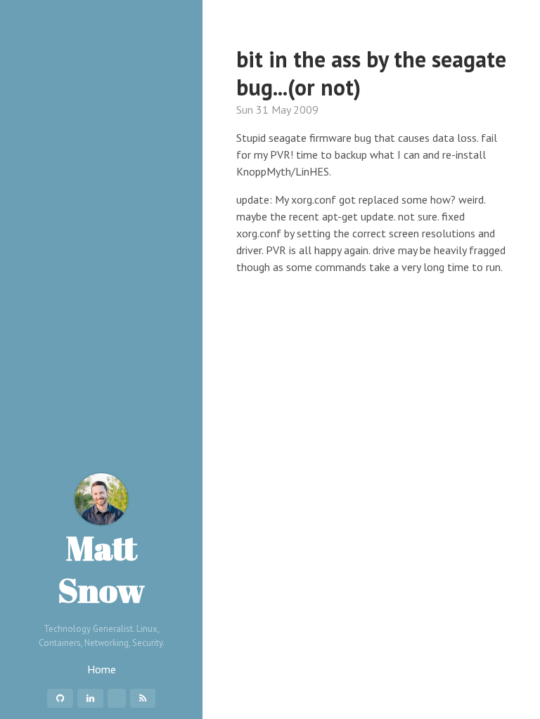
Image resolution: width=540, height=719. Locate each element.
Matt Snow (101, 568)
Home (101, 669)
